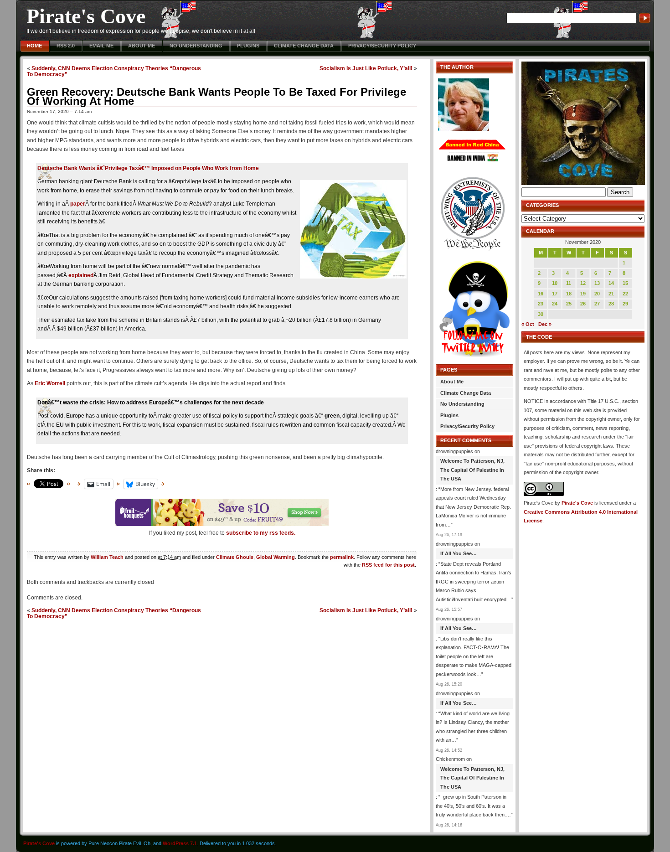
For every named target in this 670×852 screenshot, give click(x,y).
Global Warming (275, 557)
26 (583, 303)
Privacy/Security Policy (382, 45)
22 (625, 293)
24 (554, 303)
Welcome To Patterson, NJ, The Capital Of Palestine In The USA (472, 469)
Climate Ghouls (234, 557)
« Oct (527, 324)
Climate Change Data (304, 45)
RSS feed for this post (388, 565)
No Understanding (196, 45)
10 (554, 283)
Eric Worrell (50, 383)
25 (569, 303)
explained (80, 275)
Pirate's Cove (85, 16)
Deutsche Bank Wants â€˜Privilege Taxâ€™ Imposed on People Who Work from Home (148, 168)
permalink (342, 557)
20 (597, 293)
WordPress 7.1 (180, 843)
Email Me (101, 45)
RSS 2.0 (66, 45)
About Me (141, 45)
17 (554, 293)
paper (77, 204)
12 (583, 283)
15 (625, 283)
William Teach (107, 557)
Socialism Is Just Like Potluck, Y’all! (366, 68)
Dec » (544, 324)
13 (597, 283)
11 (568, 283)
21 (611, 293)
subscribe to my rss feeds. (260, 533)
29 (625, 303)
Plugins (248, 45)
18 (569, 293)
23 (540, 303)
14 (611, 283)
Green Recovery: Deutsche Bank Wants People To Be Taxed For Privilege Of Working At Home (216, 96)
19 (583, 293)
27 (597, 303)
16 (540, 293)
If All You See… (458, 553)
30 (540, 314)
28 (611, 303)
